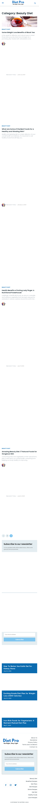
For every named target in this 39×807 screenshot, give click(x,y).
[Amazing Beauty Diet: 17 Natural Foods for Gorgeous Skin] (19, 441)
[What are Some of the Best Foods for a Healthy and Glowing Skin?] (19, 118)
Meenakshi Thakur (11, 74)
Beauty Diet (6, 29)
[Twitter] (16, 785)
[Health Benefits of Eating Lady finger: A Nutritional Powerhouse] (19, 279)
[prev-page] (3, 535)
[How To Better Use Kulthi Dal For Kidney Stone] (19, 655)
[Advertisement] (4, 77)
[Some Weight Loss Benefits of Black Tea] (19, 21)
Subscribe (20, 639)
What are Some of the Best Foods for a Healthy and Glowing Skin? (18, 130)
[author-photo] (4, 75)
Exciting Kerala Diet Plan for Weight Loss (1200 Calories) (19, 694)
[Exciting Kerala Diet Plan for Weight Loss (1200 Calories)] (19, 683)
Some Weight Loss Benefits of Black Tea (18, 32)
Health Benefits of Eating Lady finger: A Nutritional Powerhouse (18, 291)
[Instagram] (11, 785)
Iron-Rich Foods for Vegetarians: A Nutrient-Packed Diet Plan (19, 721)
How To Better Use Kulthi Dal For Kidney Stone (18, 667)
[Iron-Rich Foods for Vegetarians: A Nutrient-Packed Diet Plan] (19, 710)
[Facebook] (6, 785)
